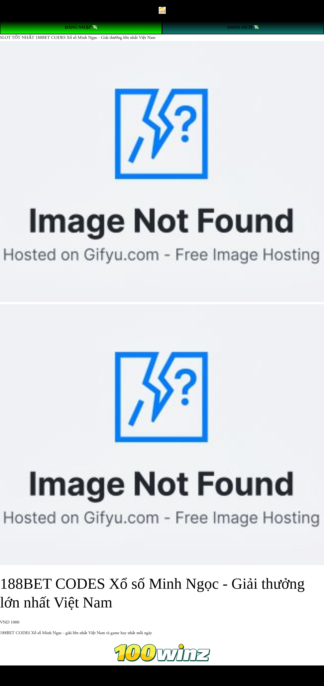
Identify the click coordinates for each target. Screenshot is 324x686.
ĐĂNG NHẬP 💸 (81, 27)
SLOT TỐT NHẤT (17, 37)
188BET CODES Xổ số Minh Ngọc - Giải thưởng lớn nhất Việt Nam (95, 37)
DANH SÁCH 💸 (243, 27)
